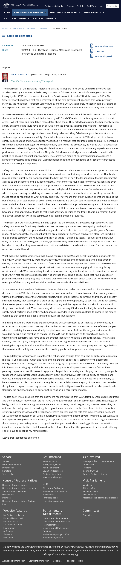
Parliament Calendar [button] (54, 6)
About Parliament (15, 18)
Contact (70, 6)
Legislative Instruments (53, 501)
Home (7, 12)
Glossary (7, 534)
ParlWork (91, 6)
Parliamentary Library (52, 474)
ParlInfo (80, 6)
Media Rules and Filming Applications (100, 497)
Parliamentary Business (28, 12)
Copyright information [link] (39, 560)
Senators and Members (64, 12)
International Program (53, 477)
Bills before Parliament (53, 488)
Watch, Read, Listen (52, 464)
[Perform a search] (116, 6)
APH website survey (12, 524)
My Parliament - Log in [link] (13, 515)
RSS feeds (8, 537)
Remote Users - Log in (13, 518)
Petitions (87, 467)
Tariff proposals (50, 497)
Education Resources (53, 470)
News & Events (92, 12)
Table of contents (18, 36)
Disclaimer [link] (57, 560)
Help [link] (80, 560)
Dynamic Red (8, 467)
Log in (101, 6)
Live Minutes (8, 494)
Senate (5, 461)
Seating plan (8, 474)
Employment (9, 527)
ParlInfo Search (10, 521)
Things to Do (89, 488)
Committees (88, 515)
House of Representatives (14, 485)
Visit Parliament (43, 18)
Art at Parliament (90, 491)
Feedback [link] (70, 560)
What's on (87, 485)
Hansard (44, 28)
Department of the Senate (55, 518)
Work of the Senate (11, 464)
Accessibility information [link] (13, 560)
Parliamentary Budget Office (56, 534)
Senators (6, 470)
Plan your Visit (89, 494)
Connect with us (90, 470)
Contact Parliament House (95, 474)
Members (7, 497)
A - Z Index (8, 531)
